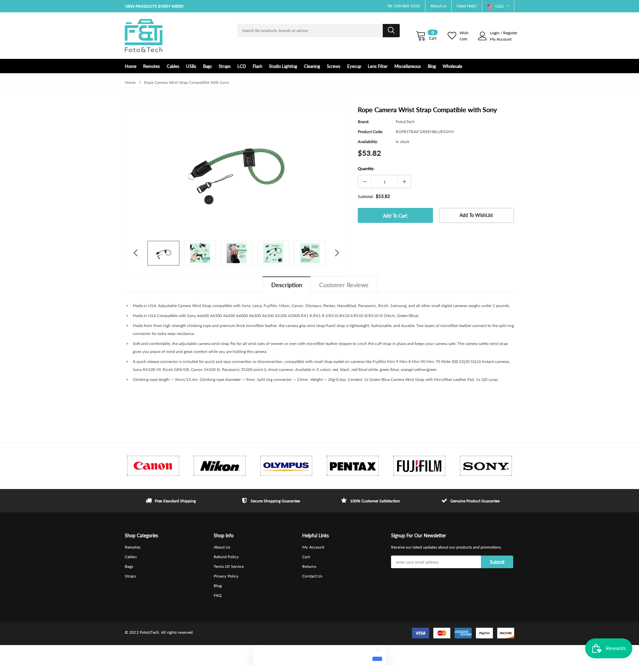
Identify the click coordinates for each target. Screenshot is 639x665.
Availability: (368, 141)
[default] (377, 659)
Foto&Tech (405, 121)
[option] (186, 6)
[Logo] (143, 35)
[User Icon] (482, 36)
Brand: (363, 121)
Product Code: (370, 131)
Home (130, 82)
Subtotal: (366, 196)
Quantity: (366, 168)
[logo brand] (153, 466)
